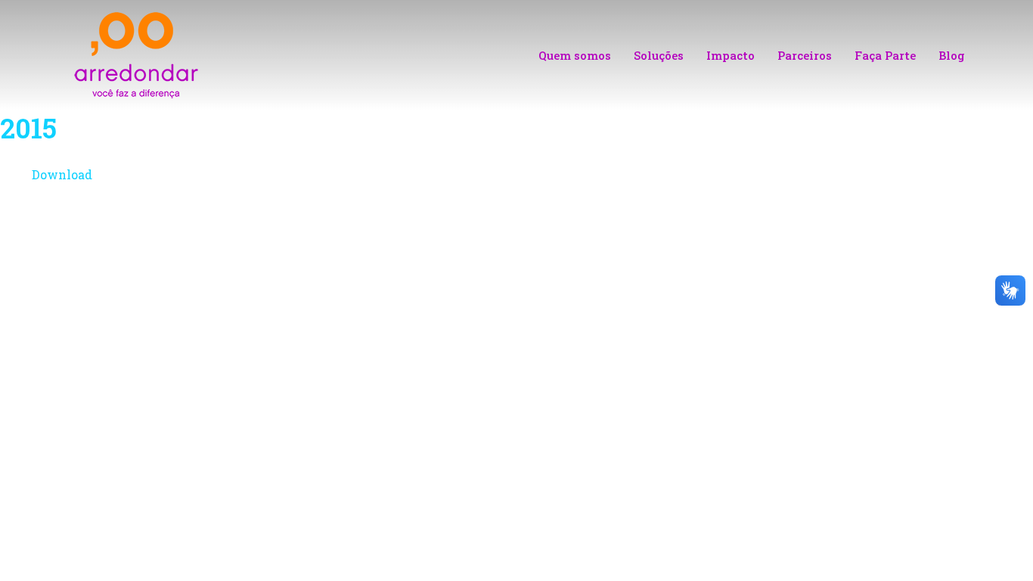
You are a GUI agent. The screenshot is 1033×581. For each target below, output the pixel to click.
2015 (28, 128)
